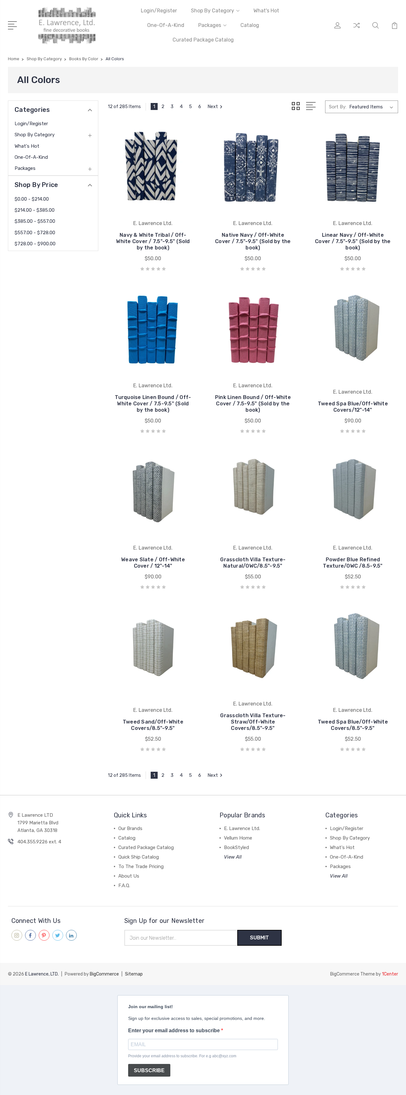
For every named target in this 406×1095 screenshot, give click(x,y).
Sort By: (337, 107)
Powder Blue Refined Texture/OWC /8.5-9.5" (353, 563)
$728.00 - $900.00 (35, 244)
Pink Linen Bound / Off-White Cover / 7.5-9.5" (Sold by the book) (253, 403)
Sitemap (134, 974)
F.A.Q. (124, 885)
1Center (390, 974)
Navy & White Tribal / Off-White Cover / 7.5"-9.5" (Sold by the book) (153, 241)
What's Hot (266, 11)
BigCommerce (104, 974)
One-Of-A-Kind (165, 25)
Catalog (249, 25)
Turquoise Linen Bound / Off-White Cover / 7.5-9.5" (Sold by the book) (153, 403)
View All (233, 857)
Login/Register (159, 11)
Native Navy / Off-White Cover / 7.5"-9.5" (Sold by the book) (253, 241)
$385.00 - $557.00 (35, 221)
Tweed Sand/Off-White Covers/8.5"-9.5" (153, 725)
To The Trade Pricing (141, 866)
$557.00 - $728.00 (35, 232)
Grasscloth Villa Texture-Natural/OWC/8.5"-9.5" (252, 563)
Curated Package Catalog (203, 40)
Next (212, 106)
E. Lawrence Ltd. (242, 828)
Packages (209, 25)
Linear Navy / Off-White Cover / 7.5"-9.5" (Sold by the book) (353, 241)
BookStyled (236, 847)
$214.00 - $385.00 (35, 210)
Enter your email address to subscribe (174, 1030)
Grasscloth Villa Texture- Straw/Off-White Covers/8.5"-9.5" (252, 721)
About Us (128, 876)
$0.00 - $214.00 (32, 199)
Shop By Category (212, 11)
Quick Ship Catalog (138, 857)
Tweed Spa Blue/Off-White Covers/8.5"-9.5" (353, 725)
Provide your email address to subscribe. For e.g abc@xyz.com (182, 1056)
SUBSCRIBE (149, 1070)
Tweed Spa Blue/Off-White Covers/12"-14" (353, 407)
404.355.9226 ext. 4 (39, 842)
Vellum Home (238, 838)
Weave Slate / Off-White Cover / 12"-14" (153, 563)
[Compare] (356, 29)
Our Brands (130, 828)
